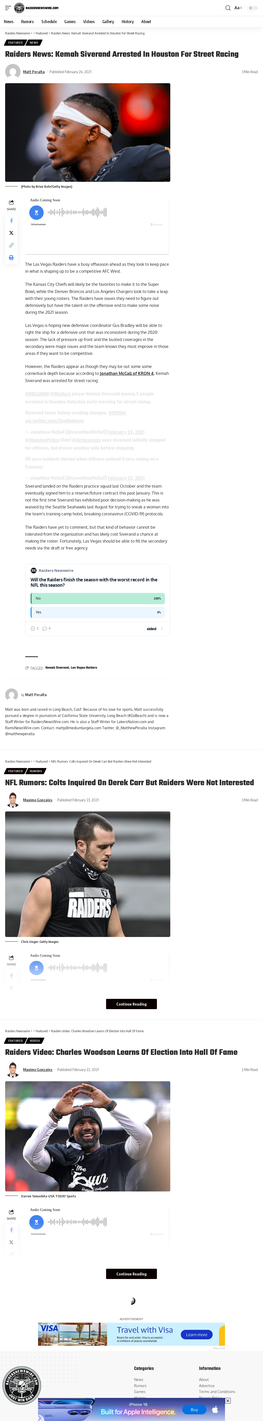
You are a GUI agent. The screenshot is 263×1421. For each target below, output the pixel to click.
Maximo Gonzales (37, 800)
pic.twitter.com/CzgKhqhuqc (54, 421)
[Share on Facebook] (11, 220)
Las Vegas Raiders (84, 667)
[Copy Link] (11, 245)
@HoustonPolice (42, 440)
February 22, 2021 (126, 432)
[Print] (11, 257)
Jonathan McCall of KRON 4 (127, 373)
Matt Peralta (34, 71)
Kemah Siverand (57, 667)
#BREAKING (37, 394)
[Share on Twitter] (11, 233)
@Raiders (60, 394)
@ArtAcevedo (86, 440)
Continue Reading (131, 1004)
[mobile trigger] (9, 8)
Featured (15, 42)
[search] (228, 8)
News (34, 42)
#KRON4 (117, 413)
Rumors (36, 771)
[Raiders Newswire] (36, 8)
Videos (35, 1040)
